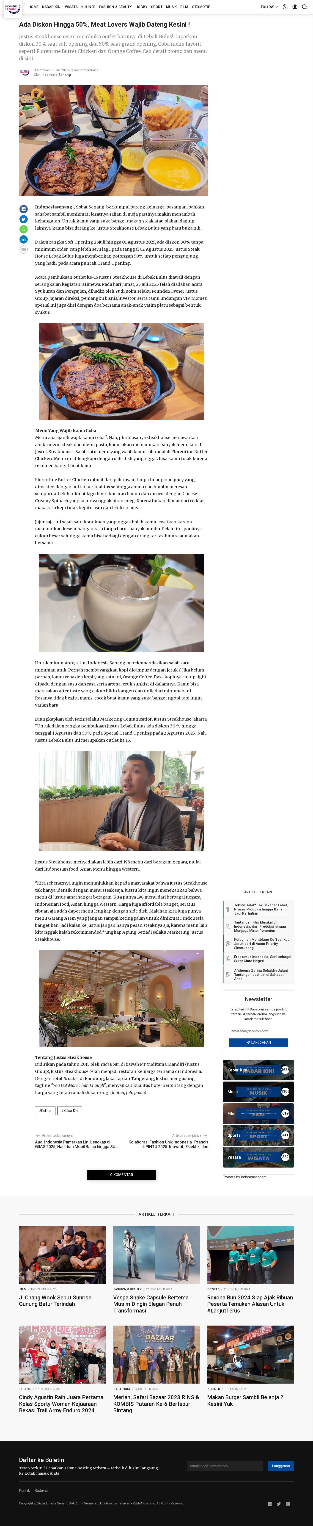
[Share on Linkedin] (23, 239)
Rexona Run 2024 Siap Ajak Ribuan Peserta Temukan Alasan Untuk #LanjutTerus (250, 1304)
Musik (171, 7)
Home (33, 7)
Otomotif (201, 7)
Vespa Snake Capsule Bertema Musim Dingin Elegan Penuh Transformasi (151, 1304)
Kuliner (88, 7)
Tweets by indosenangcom (244, 1177)
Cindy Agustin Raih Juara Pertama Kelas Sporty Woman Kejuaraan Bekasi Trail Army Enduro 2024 (61, 1404)
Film (184, 7)
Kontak (24, 1490)
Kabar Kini (51, 7)
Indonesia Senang (56, 75)
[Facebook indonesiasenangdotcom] (269, 1503)
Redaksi (41, 1490)
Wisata (71, 7)
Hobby (141, 7)
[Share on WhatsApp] (23, 229)
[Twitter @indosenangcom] (279, 1503)
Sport (156, 7)
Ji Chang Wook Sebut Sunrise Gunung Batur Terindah (55, 1300)
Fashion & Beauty (115, 7)
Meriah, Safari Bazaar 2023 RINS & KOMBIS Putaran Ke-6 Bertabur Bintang (156, 1404)
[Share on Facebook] (23, 209)
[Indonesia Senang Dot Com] (288, 1503)
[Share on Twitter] (23, 219)
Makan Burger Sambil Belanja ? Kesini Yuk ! (245, 1400)
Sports (214, 1289)
